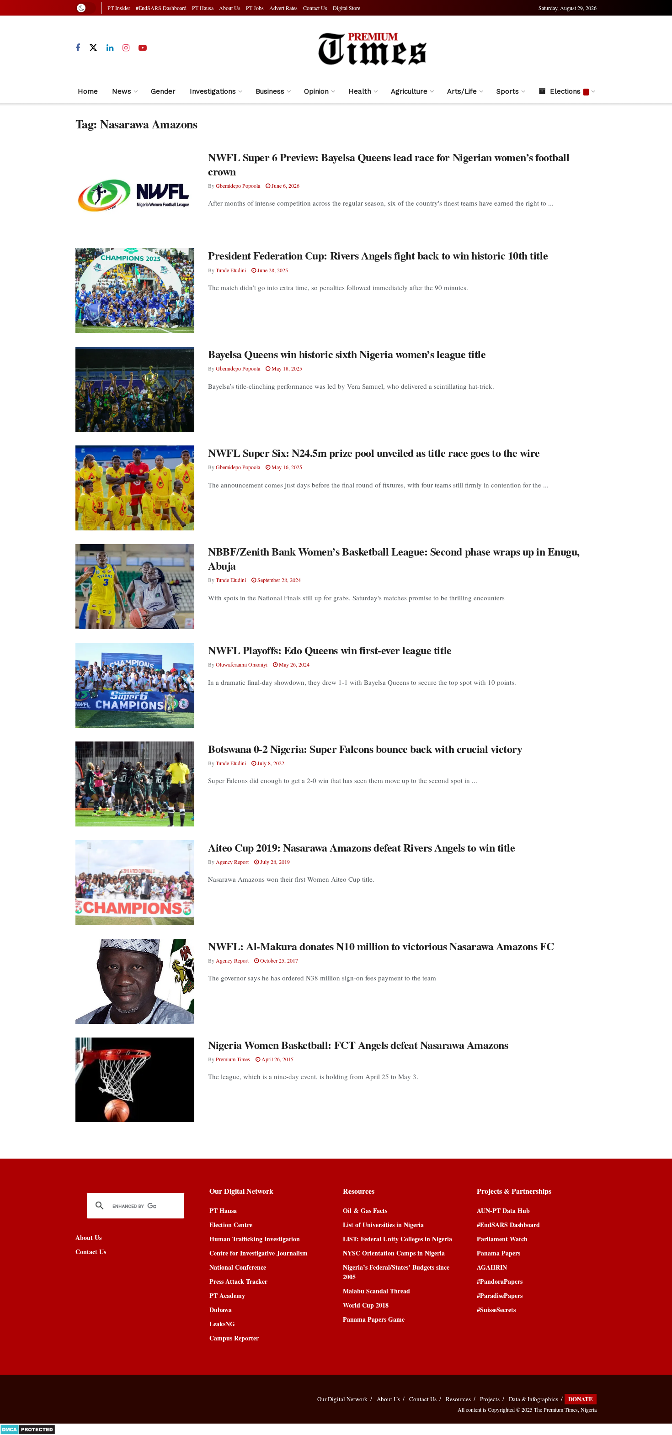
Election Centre (230, 1224)
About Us (229, 7)
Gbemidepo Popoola (238, 185)
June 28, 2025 (272, 270)
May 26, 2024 (293, 664)
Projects (490, 1399)
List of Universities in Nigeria (383, 1224)
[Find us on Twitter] (93, 47)
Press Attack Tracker (238, 1281)
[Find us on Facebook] (77, 48)
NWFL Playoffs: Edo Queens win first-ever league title (330, 650)
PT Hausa (202, 7)
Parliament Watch (502, 1239)
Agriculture (409, 91)
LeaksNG (222, 1324)
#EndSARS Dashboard (161, 7)
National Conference (237, 1267)
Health (359, 91)
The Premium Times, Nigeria (565, 1409)
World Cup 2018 (366, 1305)
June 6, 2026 (284, 185)
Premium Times (233, 1059)
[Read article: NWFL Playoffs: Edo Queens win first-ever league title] (134, 685)
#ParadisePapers (500, 1295)
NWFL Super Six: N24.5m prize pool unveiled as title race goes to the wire (374, 453)
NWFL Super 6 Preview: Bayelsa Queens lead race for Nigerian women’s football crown (389, 164)
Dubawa (220, 1309)
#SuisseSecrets (496, 1309)
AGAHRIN (492, 1267)
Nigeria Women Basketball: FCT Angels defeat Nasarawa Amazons (358, 1045)
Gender (163, 91)
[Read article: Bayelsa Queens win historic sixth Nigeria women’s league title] (134, 389)
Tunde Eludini (231, 270)
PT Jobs (255, 7)
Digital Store (346, 7)
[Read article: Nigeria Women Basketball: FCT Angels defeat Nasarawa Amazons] (134, 1080)
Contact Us (315, 7)
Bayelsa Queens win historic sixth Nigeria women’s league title (346, 354)
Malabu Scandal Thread (376, 1291)
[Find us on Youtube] (143, 48)
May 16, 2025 (286, 467)
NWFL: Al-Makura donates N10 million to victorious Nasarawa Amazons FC (381, 946)
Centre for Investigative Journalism (258, 1253)
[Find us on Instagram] (126, 48)
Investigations (213, 91)
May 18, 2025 (286, 368)
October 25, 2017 (278, 960)
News (121, 91)
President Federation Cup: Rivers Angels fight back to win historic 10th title (378, 255)
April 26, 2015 (276, 1059)
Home (88, 91)
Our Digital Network (342, 1399)
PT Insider (118, 7)
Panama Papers (498, 1253)
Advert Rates (283, 7)
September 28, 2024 (278, 579)
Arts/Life (462, 91)
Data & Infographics (533, 1399)
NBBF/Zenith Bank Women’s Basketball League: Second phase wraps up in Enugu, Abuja (394, 558)
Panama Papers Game (374, 1319)
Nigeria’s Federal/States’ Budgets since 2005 (396, 1271)
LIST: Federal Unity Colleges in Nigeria (397, 1239)
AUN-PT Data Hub (503, 1210)
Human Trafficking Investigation (254, 1239)
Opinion (316, 91)
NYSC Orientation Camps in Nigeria (394, 1253)
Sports (507, 91)
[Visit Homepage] (372, 48)
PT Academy (227, 1295)
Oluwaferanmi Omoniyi (241, 664)
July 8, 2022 (270, 763)
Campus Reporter (234, 1338)
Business (270, 91)
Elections (565, 91)
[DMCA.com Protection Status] (27, 1428)
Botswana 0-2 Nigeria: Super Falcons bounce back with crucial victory (365, 749)
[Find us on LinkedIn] (110, 48)
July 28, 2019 (274, 861)
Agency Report (232, 861)
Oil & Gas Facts (365, 1210)
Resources (458, 1399)
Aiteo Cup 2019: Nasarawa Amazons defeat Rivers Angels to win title (361, 847)
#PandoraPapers (500, 1281)
